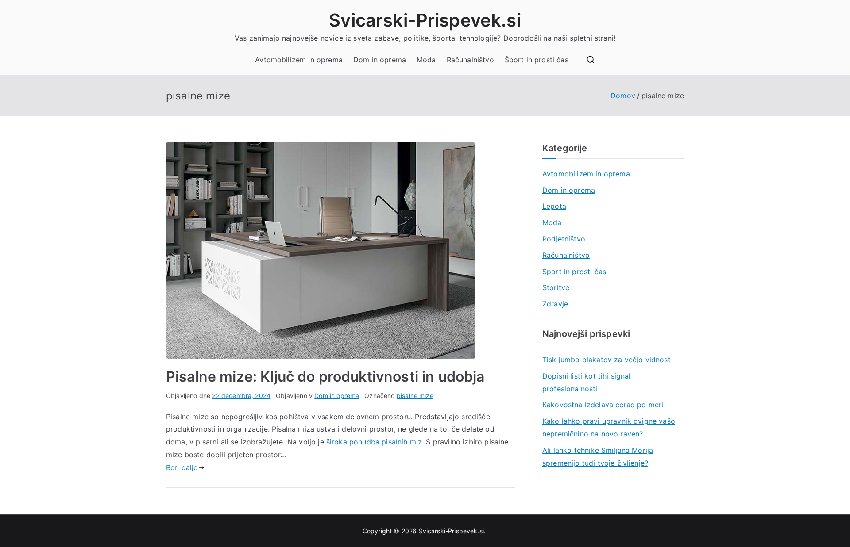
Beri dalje (182, 467)
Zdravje (555, 303)
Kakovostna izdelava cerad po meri (602, 404)
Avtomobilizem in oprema (299, 59)
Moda (426, 59)
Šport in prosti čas (536, 59)
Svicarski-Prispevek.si (425, 20)
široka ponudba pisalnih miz (374, 441)
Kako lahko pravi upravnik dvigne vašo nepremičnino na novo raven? (608, 427)
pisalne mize (415, 395)
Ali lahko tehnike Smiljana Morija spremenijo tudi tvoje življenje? (597, 456)
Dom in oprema (379, 59)
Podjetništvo (563, 238)
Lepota (554, 206)
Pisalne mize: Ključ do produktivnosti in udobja (325, 376)
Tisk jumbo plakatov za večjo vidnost (606, 359)
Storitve (555, 287)
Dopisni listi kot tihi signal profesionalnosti (586, 382)
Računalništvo (470, 59)
